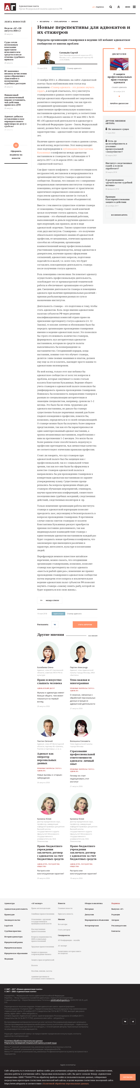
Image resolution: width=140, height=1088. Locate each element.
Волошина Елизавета (80, 741)
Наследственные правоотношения (38, 930)
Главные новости (65, 908)
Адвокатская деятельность (16, 909)
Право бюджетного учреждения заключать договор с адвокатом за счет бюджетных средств (50, 852)
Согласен (127, 1077)
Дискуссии (89, 914)
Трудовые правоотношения (42, 947)
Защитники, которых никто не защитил (69, 952)
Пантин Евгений (45, 741)
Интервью (89, 909)
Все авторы (44, 21)
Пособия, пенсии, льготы (41, 971)
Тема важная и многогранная (80, 681)
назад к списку (52, 600)
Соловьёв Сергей (68, 52)
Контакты (115, 931)
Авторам (115, 920)
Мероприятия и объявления (97, 920)
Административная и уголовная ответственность (43, 977)
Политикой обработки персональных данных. (66, 1083)
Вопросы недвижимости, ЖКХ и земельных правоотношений (41, 939)
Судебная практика (12, 931)
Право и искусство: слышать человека (49, 681)
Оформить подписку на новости (16, 154)
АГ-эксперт (62, 946)
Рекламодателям (118, 925)
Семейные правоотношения (42, 914)
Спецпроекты (64, 935)
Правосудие (9, 914)
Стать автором (60, 21)
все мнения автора (119, 215)
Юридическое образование (16, 953)
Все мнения (92, 636)
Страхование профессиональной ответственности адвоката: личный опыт (82, 758)
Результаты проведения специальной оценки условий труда (30, 1043)
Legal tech (8, 925)
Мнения (74, 21)
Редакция (115, 914)
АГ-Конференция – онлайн (69, 940)
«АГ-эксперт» (37, 903)
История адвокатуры (13, 937)
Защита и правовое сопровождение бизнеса (41, 953)
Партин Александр (79, 667)
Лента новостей (15, 22)
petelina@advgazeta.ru (60, 1000)
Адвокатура (58, 68)
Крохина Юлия (44, 819)
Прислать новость (65, 914)
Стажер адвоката (74, 68)
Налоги (34, 965)
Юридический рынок (13, 942)
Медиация (8, 959)
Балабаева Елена (45, 667)
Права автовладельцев (40, 908)
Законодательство (12, 920)
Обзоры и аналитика (94, 903)
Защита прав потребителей (42, 960)
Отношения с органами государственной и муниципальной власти (41, 921)
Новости (61, 903)
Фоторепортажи (92, 925)
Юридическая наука (13, 948)
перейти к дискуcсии (119, 103)
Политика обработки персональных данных (23, 1040)
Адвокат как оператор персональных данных (46, 758)
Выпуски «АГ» (117, 909)
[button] (119, 96)
